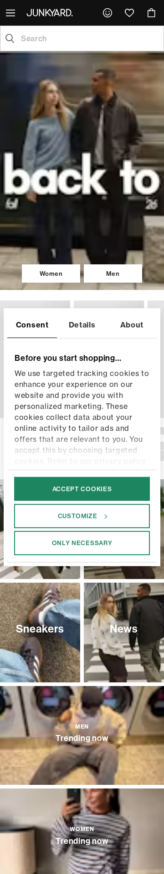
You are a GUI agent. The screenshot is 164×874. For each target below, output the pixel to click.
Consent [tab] (32, 324)
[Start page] (51, 12)
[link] (107, 12)
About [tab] (132, 324)
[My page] (107, 12)
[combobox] (89, 38)
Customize (77, 516)
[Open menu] (11, 13)
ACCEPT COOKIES (82, 488)
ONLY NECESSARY (82, 543)
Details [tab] (82, 324)
